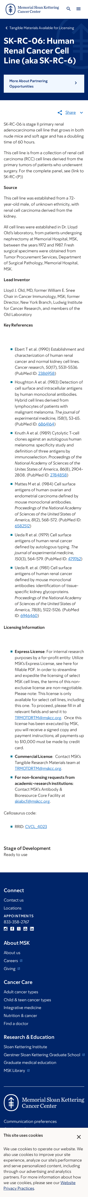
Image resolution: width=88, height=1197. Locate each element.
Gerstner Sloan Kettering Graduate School (42, 1054)
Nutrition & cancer (20, 1015)
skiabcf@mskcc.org (32, 801)
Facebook (12, 929)
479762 (74, 558)
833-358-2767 (16, 922)
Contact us (13, 900)
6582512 (22, 526)
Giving (10, 968)
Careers (11, 960)
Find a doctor (16, 1023)
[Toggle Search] (68, 9)
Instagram (6, 929)
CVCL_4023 (36, 826)
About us (12, 952)
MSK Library (15, 1070)
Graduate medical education (30, 1062)
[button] (44, 83)
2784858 (58, 475)
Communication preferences (30, 1121)
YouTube (25, 929)
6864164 (46, 424)
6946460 (29, 615)
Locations (12, 908)
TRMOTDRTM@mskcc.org (38, 717)
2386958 (46, 373)
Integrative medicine (22, 1007)
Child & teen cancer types (27, 1000)
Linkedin (32, 929)
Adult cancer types (21, 992)
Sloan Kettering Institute (25, 1046)
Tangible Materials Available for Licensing (41, 28)
